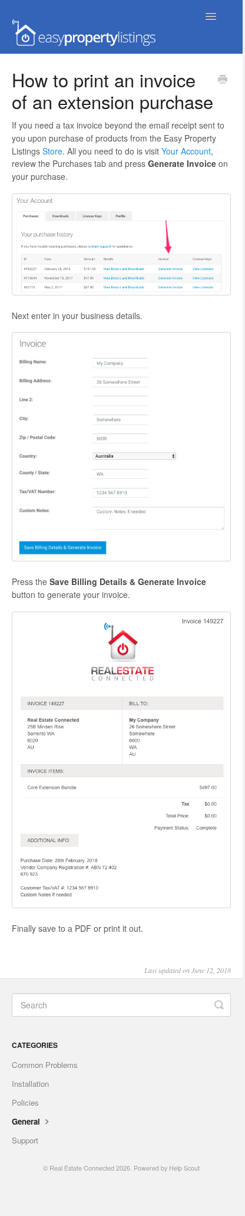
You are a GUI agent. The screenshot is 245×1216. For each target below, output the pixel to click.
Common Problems (45, 1064)
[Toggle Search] (219, 1005)
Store (52, 151)
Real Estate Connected (81, 1168)
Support (25, 1140)
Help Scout (184, 1168)
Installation (30, 1083)
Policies (25, 1102)
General (27, 1121)
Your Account (186, 151)
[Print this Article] (222, 80)
